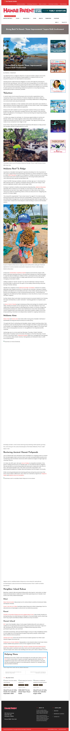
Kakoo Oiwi (6, 319)
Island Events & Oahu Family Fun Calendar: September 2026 (10, 692)
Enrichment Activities (53, 4)
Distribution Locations (59, 713)
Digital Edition (8, 17)
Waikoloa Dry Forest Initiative (11, 642)
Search (63, 22)
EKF (4, 624)
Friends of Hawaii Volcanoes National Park (34, 646)
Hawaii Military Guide (52, 729)
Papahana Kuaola (22, 335)
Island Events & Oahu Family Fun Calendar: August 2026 (40, 692)
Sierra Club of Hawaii (10, 304)
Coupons (56, 18)
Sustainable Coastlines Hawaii (17, 273)
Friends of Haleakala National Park (12, 646)
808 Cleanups (12, 175)
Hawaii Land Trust (8, 637)
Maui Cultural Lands (8, 602)
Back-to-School (42, 4)
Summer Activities (21, 4)
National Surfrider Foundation (27, 287)
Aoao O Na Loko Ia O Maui (10, 606)
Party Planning (63, 4)
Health (41, 18)
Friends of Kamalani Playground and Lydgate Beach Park (18, 614)
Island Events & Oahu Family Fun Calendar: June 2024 (38, 672)
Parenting (48, 18)
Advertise (56, 710)
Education (26, 18)
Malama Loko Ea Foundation (16, 475)
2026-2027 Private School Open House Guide (24, 692)
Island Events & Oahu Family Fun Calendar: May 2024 (13, 672)
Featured (6, 685)
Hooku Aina (15, 319)
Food (34, 18)
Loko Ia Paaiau (25, 463)
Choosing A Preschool (32, 4)
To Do (17, 18)
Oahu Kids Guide (62, 729)
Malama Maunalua (41, 187)
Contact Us (56, 716)
